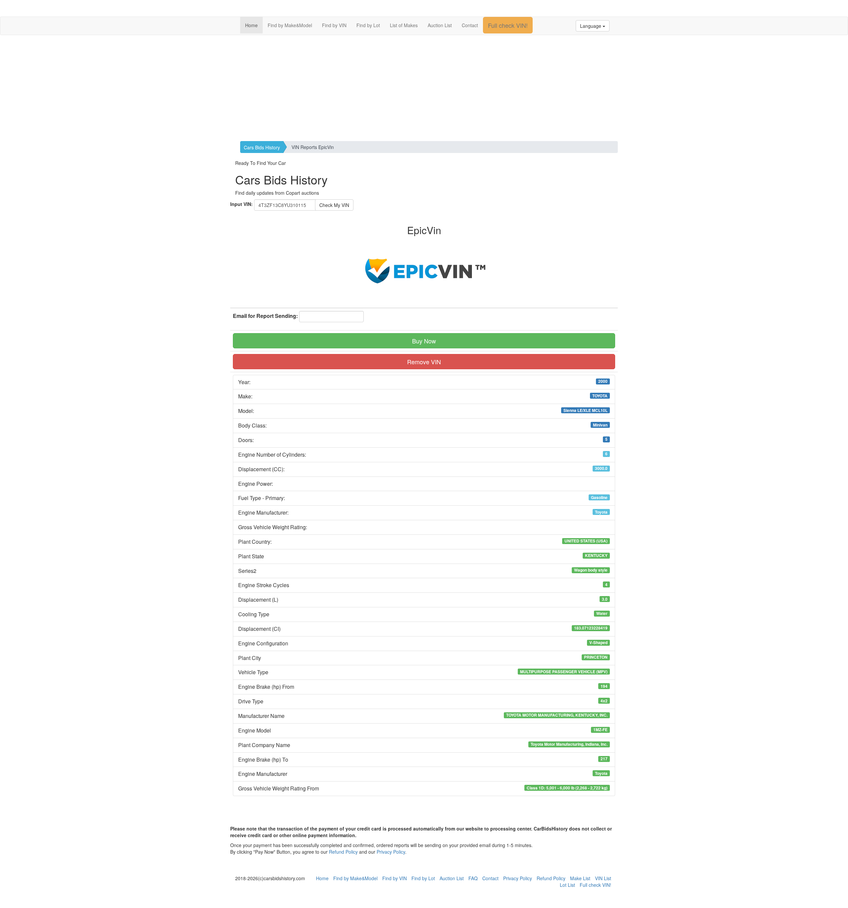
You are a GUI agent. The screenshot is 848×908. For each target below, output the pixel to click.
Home (251, 25)
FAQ (473, 878)
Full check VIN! (508, 25)
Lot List (567, 885)
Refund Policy (343, 851)
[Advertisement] (424, 88)
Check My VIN (334, 205)
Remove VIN (424, 361)
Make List (580, 878)
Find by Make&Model (290, 25)
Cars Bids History (262, 147)
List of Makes (404, 25)
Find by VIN (334, 25)
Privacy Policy (391, 851)
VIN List (603, 878)
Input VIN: (241, 204)
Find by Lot (368, 25)
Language (591, 26)
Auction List (440, 25)
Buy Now (424, 340)
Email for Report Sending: (265, 316)
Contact (470, 25)
